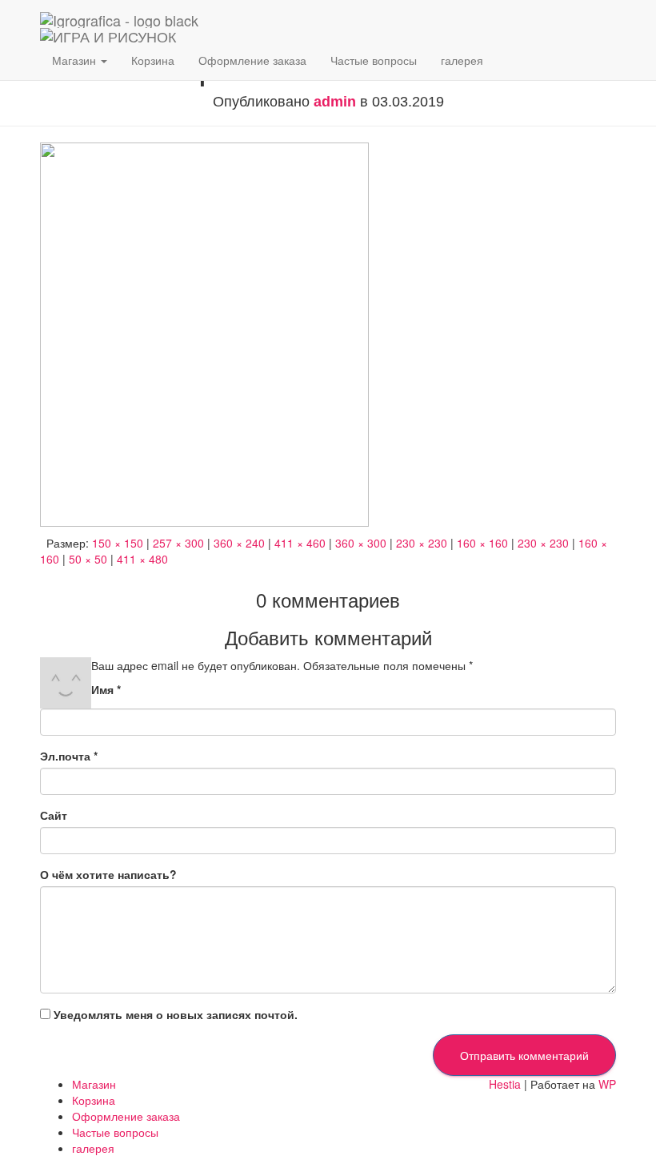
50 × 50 (88, 559)
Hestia (505, 1084)
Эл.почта (69, 756)
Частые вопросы (373, 60)
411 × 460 (300, 543)
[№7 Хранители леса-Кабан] (204, 333)
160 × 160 (482, 543)
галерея (462, 60)
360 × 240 (239, 543)
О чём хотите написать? (108, 874)
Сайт (53, 815)
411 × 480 (142, 559)
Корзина (152, 60)
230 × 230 (421, 543)
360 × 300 (360, 543)
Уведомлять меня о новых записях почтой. (176, 1014)
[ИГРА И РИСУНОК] (119, 20)
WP (607, 1084)
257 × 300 (178, 543)
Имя (106, 689)
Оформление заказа (252, 60)
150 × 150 (117, 543)
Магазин (75, 60)
